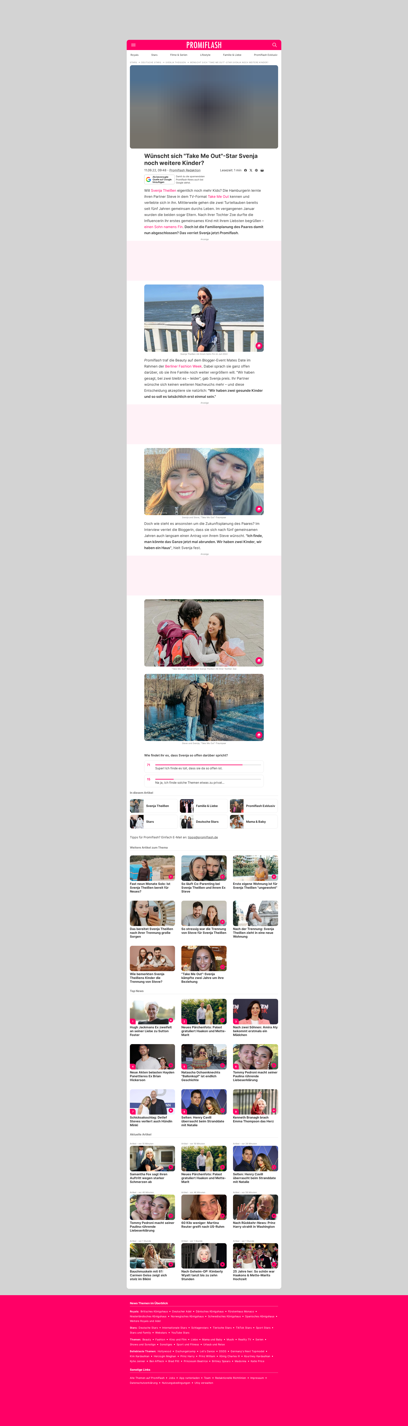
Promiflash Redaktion (184, 170)
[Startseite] (204, 45)
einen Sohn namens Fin (163, 227)
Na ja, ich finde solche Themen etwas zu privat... (189, 782)
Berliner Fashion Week (183, 366)
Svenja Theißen (163, 190)
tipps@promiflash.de (203, 837)
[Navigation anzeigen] (133, 44)
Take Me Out (218, 196)
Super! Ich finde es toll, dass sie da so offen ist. (188, 768)
